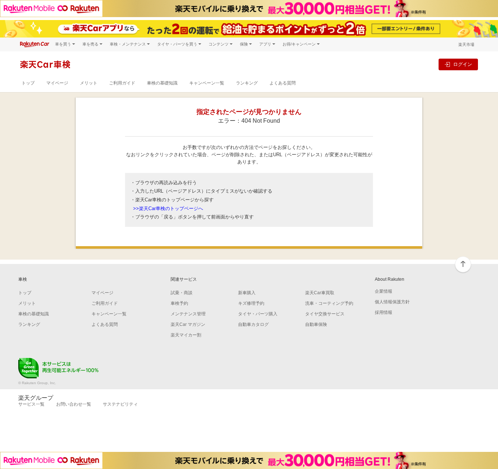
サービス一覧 (31, 404)
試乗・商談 (181, 292)
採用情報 (383, 312)
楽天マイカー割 (186, 335)
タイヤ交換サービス (325, 313)
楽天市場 (466, 44)
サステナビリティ (120, 404)
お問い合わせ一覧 (73, 404)
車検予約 (179, 303)
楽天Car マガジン (188, 324)
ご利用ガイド (122, 83)
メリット (88, 83)
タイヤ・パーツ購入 (257, 313)
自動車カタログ (253, 324)
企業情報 (383, 291)
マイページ (57, 83)
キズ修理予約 (251, 303)
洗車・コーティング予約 (329, 303)
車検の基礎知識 (162, 83)
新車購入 (247, 292)
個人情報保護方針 (392, 301)
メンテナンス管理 (188, 313)
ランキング (247, 83)
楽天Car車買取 (319, 292)
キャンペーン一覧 (206, 83)
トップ (28, 83)
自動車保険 (316, 324)
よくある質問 (282, 83)
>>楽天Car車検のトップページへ (168, 208)
